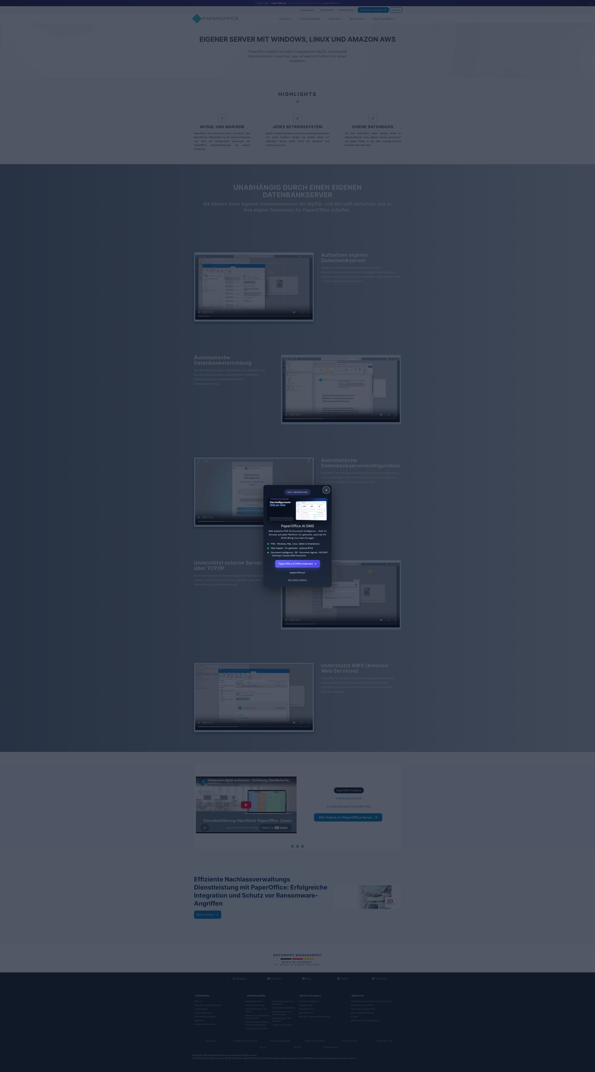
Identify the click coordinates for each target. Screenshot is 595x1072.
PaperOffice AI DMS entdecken (298, 563)
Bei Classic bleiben (297, 579)
